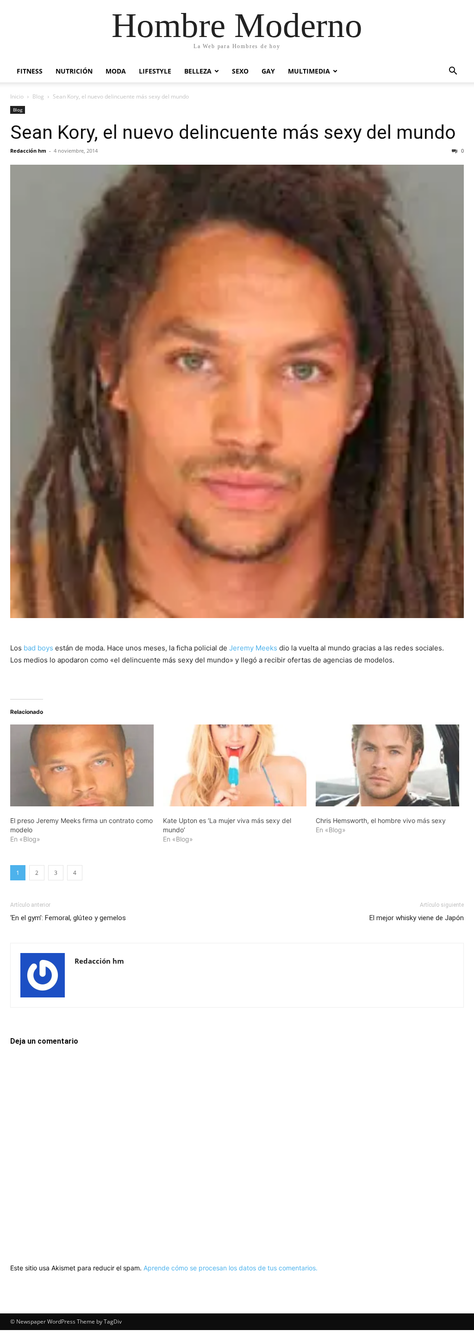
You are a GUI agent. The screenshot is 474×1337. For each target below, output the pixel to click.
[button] (453, 72)
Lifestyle (155, 71)
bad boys (38, 648)
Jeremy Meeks (253, 648)
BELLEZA (198, 71)
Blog (38, 96)
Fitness (30, 71)
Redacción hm (28, 150)
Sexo (240, 71)
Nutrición (74, 71)
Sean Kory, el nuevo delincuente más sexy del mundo (233, 132)
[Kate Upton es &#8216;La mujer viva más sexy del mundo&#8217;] (234, 765)
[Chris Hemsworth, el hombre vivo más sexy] (387, 765)
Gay (268, 71)
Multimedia (309, 71)
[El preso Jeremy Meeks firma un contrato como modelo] (82, 765)
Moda (116, 71)
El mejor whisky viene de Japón (416, 918)
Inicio (17, 96)
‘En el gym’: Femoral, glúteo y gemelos (68, 918)
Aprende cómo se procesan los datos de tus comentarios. (230, 1268)
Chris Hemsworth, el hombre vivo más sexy (381, 820)
